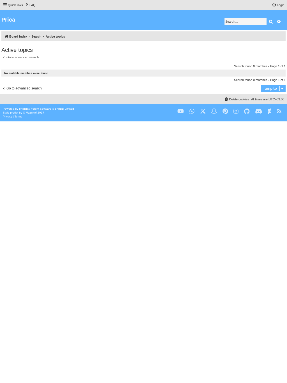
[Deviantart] (269, 111)
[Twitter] (203, 111)
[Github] (247, 111)
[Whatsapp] (192, 111)
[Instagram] (236, 111)
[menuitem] (30, 5)
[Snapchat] (214, 111)
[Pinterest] (225, 111)
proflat (14, 112)
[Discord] (258, 111)
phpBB (23, 108)
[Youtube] (180, 111)
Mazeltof (31, 112)
